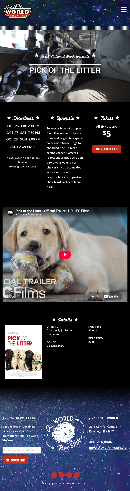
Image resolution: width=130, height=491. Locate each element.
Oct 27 (23, 132)
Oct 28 (23, 139)
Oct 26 (23, 126)
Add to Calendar (22, 146)
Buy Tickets (107, 149)
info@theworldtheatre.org (108, 447)
